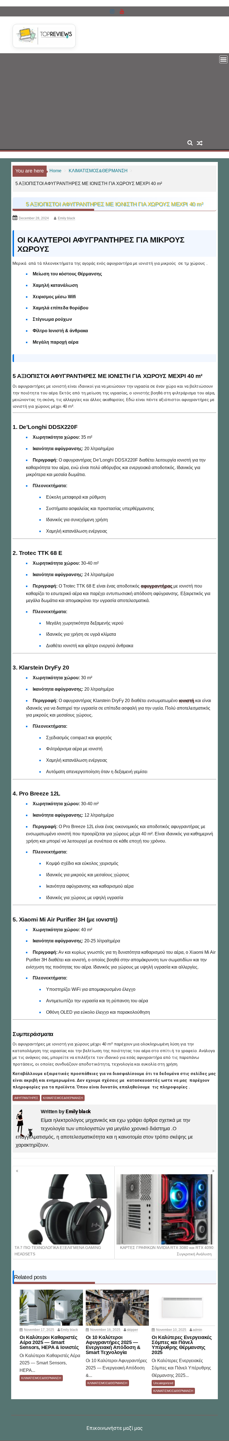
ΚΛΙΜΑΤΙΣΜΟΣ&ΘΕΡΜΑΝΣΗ (63, 1098)
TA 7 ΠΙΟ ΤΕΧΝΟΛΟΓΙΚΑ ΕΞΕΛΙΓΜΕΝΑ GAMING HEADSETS (58, 1250)
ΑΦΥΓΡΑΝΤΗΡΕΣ (26, 1098)
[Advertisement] (114, 95)
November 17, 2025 (39, 1330)
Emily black (66, 218)
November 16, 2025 (105, 1330)
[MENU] (223, 59)
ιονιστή (186, 700)
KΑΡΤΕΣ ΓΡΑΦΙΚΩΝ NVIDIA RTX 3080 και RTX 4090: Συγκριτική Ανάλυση (167, 1250)
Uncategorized (163, 1383)
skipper (132, 1330)
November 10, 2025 (171, 1330)
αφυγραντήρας (156, 586)
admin (197, 1330)
